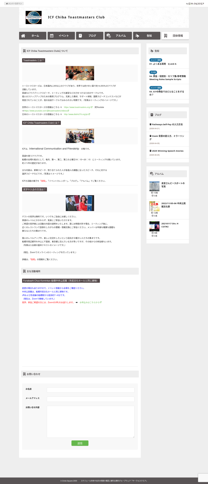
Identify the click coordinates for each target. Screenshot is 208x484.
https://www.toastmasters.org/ (77, 107)
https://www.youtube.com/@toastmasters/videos (45, 110)
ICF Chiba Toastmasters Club (76, 17)
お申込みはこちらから (89, 302)
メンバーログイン (15, 3)
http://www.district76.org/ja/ (76, 114)
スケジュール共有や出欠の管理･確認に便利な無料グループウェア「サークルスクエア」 (114, 480)
